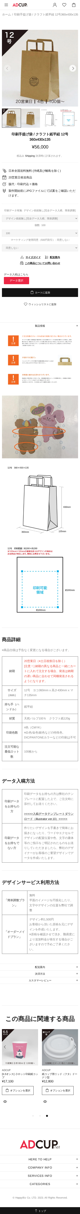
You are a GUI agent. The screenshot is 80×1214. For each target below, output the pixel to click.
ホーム (6, 14)
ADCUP (20, 4)
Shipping (30, 155)
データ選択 (16, 280)
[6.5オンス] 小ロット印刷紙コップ (20, 1076)
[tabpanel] (20, 1071)
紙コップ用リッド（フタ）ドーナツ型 (59, 1076)
